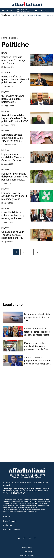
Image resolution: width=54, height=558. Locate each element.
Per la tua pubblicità (11, 529)
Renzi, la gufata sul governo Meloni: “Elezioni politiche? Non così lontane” (15, 79)
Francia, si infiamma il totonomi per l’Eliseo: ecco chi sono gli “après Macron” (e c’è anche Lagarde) (37, 331)
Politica (5, 72)
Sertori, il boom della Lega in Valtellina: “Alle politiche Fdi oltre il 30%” (14, 118)
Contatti (6, 517)
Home (4, 38)
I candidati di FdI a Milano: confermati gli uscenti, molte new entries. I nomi (13, 215)
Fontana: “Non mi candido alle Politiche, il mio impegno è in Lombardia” (14, 196)
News (4, 53)
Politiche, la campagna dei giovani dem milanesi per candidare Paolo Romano (15, 176)
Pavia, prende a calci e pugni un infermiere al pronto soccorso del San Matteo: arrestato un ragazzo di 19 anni (36, 346)
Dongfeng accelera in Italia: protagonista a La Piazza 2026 (37, 317)
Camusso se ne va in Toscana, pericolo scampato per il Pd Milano (12, 234)
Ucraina (49, 15)
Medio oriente (19, 15)
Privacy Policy (27, 548)
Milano (5, 92)
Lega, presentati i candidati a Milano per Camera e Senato (13, 157)
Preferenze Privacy (27, 556)
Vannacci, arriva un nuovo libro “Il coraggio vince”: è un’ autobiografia (13, 60)
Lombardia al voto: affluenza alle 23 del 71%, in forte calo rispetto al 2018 (12, 137)
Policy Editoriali (9, 521)
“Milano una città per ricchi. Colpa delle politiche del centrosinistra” (12, 98)
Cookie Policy (27, 552)
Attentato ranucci (35, 15)
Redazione (7, 525)
